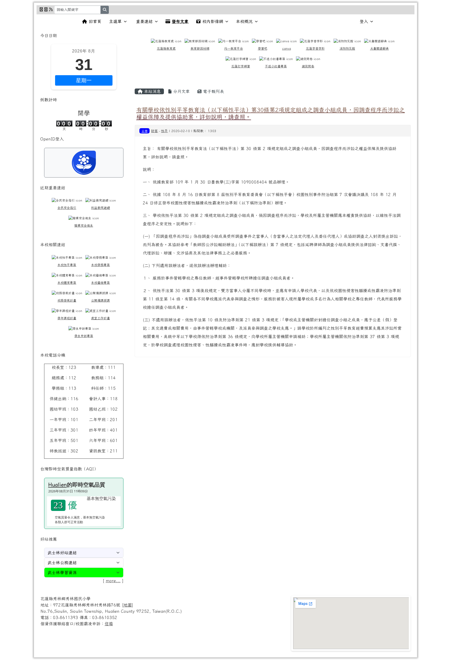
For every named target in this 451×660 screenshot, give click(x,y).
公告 (144, 130)
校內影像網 (212, 21)
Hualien (57, 484)
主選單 (115, 21)
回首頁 (95, 21)
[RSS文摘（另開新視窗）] (51, 9)
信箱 (109, 624)
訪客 (154, 131)
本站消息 (152, 91)
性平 (164, 131)
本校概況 (244, 21)
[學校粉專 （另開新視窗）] (41, 9)
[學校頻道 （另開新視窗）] (46, 9)
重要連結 (144, 21)
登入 (364, 21)
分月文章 (180, 91)
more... (113, 581)
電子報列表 (212, 91)
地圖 (127, 605)
